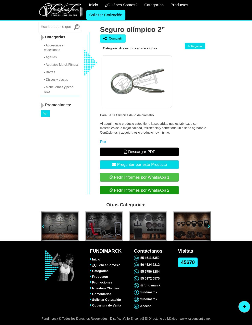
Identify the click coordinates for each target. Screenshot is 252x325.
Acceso (145, 306)
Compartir (116, 38)
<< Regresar (195, 46)
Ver (45, 113)
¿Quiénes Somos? (121, 5)
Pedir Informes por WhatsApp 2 (141, 190)
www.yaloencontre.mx (195, 318)
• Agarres (50, 57)
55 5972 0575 (149, 278)
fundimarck (148, 292)
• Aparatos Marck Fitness (61, 64)
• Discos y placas (56, 79)
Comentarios (100, 294)
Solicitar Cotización (105, 15)
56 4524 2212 (149, 264)
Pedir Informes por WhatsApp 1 (141, 177)
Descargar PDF (141, 152)
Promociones (101, 282)
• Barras (49, 72)
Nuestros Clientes (104, 288)
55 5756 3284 (149, 271)
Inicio (93, 5)
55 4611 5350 (149, 257)
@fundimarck (149, 285)
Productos (179, 5)
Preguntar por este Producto (141, 164)
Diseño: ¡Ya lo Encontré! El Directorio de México (144, 318)
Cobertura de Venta (105, 305)
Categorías (154, 5)
